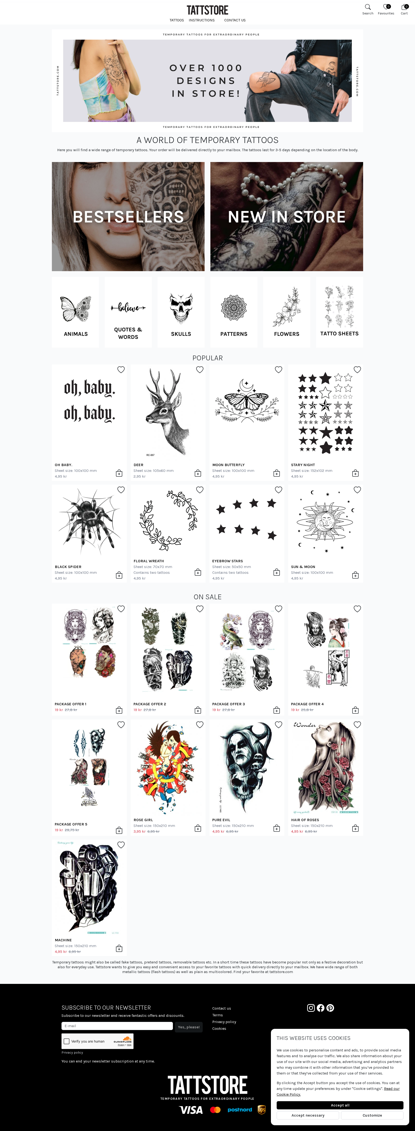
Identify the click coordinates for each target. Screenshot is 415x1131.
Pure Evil (221, 820)
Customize (372, 1115)
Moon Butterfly (228, 464)
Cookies (219, 1028)
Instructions (202, 20)
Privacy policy (72, 1052)
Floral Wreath (149, 561)
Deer (138, 464)
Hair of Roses (305, 820)
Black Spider (68, 566)
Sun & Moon (303, 566)
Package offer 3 (228, 704)
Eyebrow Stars (227, 561)
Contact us (235, 20)
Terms (217, 1015)
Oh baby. (63, 464)
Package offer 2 (150, 704)
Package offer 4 (307, 704)
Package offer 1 (70, 704)
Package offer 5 (71, 824)
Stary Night (303, 464)
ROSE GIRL (143, 820)
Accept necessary (308, 1115)
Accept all (340, 1105)
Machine (63, 940)
